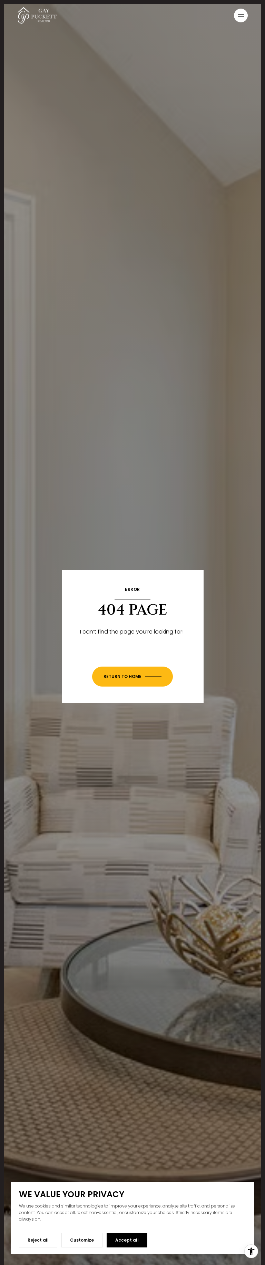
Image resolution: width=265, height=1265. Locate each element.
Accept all (127, 1240)
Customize (82, 1240)
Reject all (38, 1240)
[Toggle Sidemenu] (241, 15)
